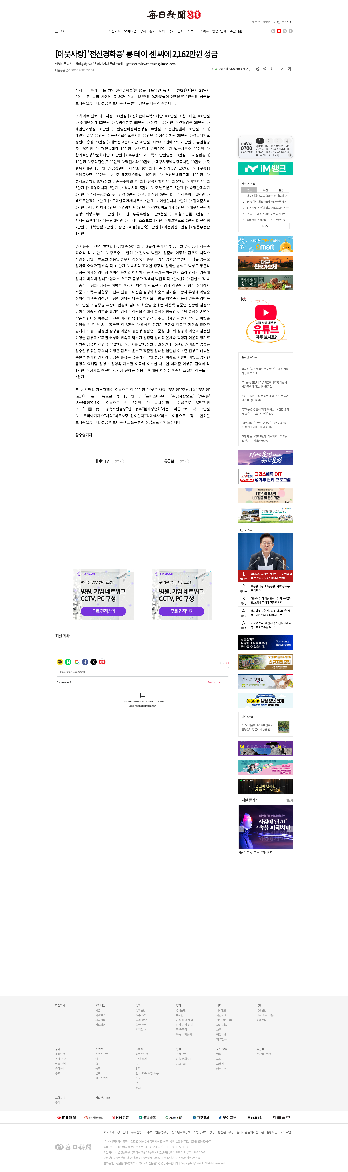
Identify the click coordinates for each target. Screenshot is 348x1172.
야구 (97, 1058)
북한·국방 (141, 1024)
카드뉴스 (221, 1068)
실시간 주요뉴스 (250, 357)
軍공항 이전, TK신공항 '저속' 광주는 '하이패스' (270, 588)
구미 (57, 1102)
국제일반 (261, 1010)
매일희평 (100, 1024)
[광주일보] (173, 1117)
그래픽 (220, 1063)
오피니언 (130, 30)
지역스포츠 (101, 1078)
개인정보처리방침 (204, 1132)
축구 (97, 1063)
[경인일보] (147, 1117)
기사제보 (266, 22)
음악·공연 (60, 1058)
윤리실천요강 (269, 1132)
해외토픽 (261, 1019)
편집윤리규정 (226, 1132)
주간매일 (236, 30)
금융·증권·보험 (184, 1019)
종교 (57, 1073)
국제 (171, 30)
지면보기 (256, 22)
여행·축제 (141, 1058)
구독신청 (136, 1132)
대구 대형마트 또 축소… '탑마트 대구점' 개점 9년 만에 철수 (279, 196)
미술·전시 (60, 1063)
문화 (181, 30)
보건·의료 (221, 1024)
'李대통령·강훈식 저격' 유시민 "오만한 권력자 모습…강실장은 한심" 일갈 (265, 411)
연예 (178, 1049)
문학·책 (59, 1068)
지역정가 (140, 1029)
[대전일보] (201, 1117)
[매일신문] (66, 1117)
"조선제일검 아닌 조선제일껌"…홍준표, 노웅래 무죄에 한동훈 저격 (270, 600)
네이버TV (107, 461)
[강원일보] (93, 1117)
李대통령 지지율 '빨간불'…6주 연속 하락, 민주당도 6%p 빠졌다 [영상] (271, 576)
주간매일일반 (264, 1053)
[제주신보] (281, 1117)
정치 (143, 30)
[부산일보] (227, 1117)
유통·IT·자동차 (184, 1034)
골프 (97, 1073)
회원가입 (286, 22)
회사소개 (109, 1132)
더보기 (289, 800)
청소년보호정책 (181, 1132)
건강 (138, 1068)
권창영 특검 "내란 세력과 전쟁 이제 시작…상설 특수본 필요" (271, 625)
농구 (97, 1068)
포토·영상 (221, 1049)
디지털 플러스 (248, 800)
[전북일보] (254, 1117)
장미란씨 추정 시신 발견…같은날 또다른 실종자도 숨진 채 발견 (281, 220)
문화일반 (60, 1053)
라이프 (204, 30)
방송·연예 (219, 30)
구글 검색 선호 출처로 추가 (231, 69)
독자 (138, 1078)
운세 (138, 1087)
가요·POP (181, 1063)
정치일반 (140, 1010)
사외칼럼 (100, 1019)
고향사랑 (60, 1097)
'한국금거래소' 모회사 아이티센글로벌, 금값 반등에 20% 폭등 (280, 214)
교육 (218, 1029)
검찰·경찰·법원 (224, 1019)
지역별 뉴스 (222, 1039)
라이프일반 (142, 1053)
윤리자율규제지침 (247, 1132)
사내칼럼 (100, 1015)
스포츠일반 (101, 1053)
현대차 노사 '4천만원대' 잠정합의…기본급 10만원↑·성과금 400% (264, 438)
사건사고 (221, 1015)
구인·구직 (181, 1029)
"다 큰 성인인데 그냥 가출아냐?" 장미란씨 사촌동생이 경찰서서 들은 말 (264, 384)
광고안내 (122, 1132)
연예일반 (181, 1053)
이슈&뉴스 (247, 716)
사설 (97, 1010)
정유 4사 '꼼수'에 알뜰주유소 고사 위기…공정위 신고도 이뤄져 (280, 208)
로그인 (276, 22)
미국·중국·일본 (265, 1015)
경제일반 (181, 1010)
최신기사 (115, 30)
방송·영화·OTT (184, 1058)
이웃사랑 (221, 1034)
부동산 (179, 1015)
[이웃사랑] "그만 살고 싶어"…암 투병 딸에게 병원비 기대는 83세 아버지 (264, 425)
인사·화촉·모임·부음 (147, 1073)
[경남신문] (120, 1117)
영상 (218, 1053)
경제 (152, 30)
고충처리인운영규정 (157, 1132)
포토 (218, 1058)
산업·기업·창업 (184, 1024)
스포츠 (191, 30)
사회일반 (221, 1010)
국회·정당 (141, 1019)
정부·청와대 (142, 1015)
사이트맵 (285, 1132)
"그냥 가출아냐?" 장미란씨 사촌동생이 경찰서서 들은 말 (257, 727)
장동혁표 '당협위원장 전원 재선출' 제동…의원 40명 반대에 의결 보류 (270, 613)
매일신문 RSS (102, 1097)
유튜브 (175, 461)
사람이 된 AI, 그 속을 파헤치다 (255, 852)
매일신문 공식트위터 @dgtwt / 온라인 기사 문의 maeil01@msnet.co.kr (99, 63)
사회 (162, 30)
